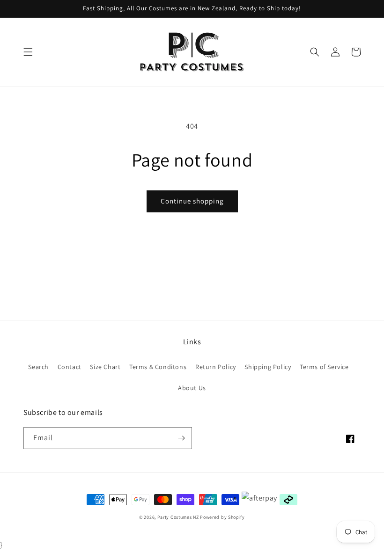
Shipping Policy (267, 367)
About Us (192, 388)
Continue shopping (192, 200)
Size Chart (105, 367)
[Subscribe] (181, 438)
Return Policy (215, 367)
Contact (69, 367)
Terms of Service (324, 367)
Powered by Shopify (222, 517)
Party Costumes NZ (178, 517)
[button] (28, 52)
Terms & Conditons (157, 367)
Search (38, 367)
